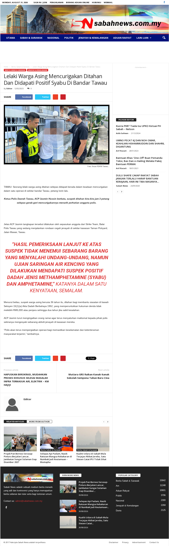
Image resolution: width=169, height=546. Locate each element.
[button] (164, 37)
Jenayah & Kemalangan (93, 37)
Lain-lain (142, 37)
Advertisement (139, 542)
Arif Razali (121, 151)
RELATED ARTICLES (15, 421)
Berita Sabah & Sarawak (15, 70)
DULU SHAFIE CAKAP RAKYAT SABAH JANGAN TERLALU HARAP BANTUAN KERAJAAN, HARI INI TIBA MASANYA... (137, 178)
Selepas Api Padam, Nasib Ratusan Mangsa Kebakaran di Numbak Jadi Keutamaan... (94, 504)
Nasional (53, 37)
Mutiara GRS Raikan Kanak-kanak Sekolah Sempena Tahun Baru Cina (88, 376)
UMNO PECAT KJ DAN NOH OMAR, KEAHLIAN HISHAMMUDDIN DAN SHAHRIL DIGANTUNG (140, 143)
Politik (68, 37)
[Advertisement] (84, 52)
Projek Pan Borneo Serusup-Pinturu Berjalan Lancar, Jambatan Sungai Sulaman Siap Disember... (93, 486)
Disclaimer (113, 542)
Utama (10, 37)
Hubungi (96, 2)
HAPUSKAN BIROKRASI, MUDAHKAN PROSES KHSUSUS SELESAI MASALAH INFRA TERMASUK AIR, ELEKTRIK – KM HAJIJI (26, 379)
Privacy (125, 542)
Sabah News (122, 186)
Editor (9, 88)
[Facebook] (164, 2)
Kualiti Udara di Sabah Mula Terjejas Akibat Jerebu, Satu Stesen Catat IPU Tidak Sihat (91, 456)
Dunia (118, 510)
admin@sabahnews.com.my (28, 501)
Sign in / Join (40, 2)
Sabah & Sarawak (31, 37)
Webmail (108, 2)
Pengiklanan (56, 2)
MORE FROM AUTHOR (39, 421)
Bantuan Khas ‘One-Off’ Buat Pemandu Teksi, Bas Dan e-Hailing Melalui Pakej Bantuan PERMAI (139, 161)
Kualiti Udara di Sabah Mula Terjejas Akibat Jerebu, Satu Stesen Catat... (93, 520)
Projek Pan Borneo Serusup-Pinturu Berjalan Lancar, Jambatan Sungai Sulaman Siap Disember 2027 (20, 458)
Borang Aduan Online (77, 2)
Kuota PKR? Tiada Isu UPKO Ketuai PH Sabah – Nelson (138, 127)
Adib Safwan (122, 133)
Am (117, 486)
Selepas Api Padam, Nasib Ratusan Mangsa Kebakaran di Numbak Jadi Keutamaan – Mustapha (56, 458)
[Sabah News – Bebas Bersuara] (84, 19)
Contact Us (154, 542)
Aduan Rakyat (122, 37)
